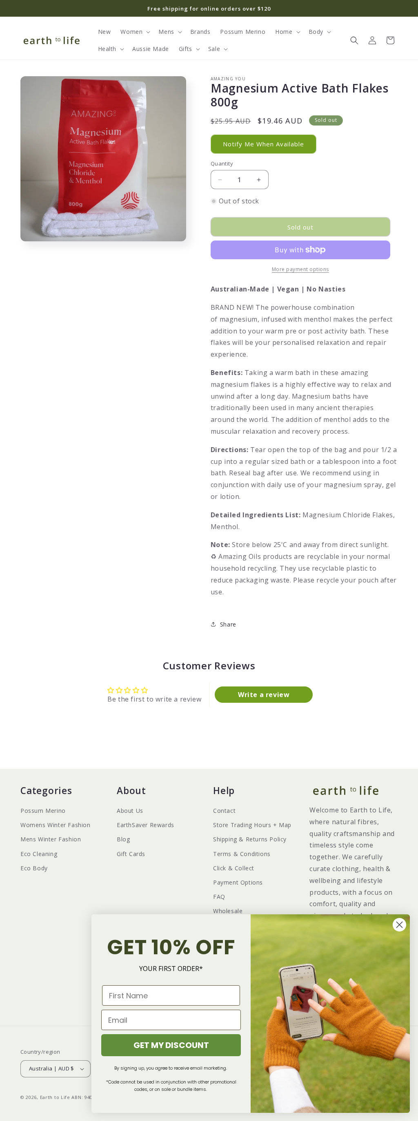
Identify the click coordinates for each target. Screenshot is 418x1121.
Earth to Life (55, 1097)
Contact (224, 810)
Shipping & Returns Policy (250, 839)
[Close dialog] (399, 925)
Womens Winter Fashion (55, 825)
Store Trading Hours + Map (252, 825)
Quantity (222, 163)
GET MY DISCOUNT (171, 1045)
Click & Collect (233, 868)
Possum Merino (43, 810)
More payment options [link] (300, 269)
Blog (123, 839)
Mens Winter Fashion (50, 839)
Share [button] (228, 624)
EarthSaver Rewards (145, 825)
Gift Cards (131, 854)
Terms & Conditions (242, 854)
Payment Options (238, 882)
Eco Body (34, 868)
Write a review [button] (263, 694)
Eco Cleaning (38, 854)
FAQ (219, 896)
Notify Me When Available (263, 144)
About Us (130, 810)
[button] (134, 31)
